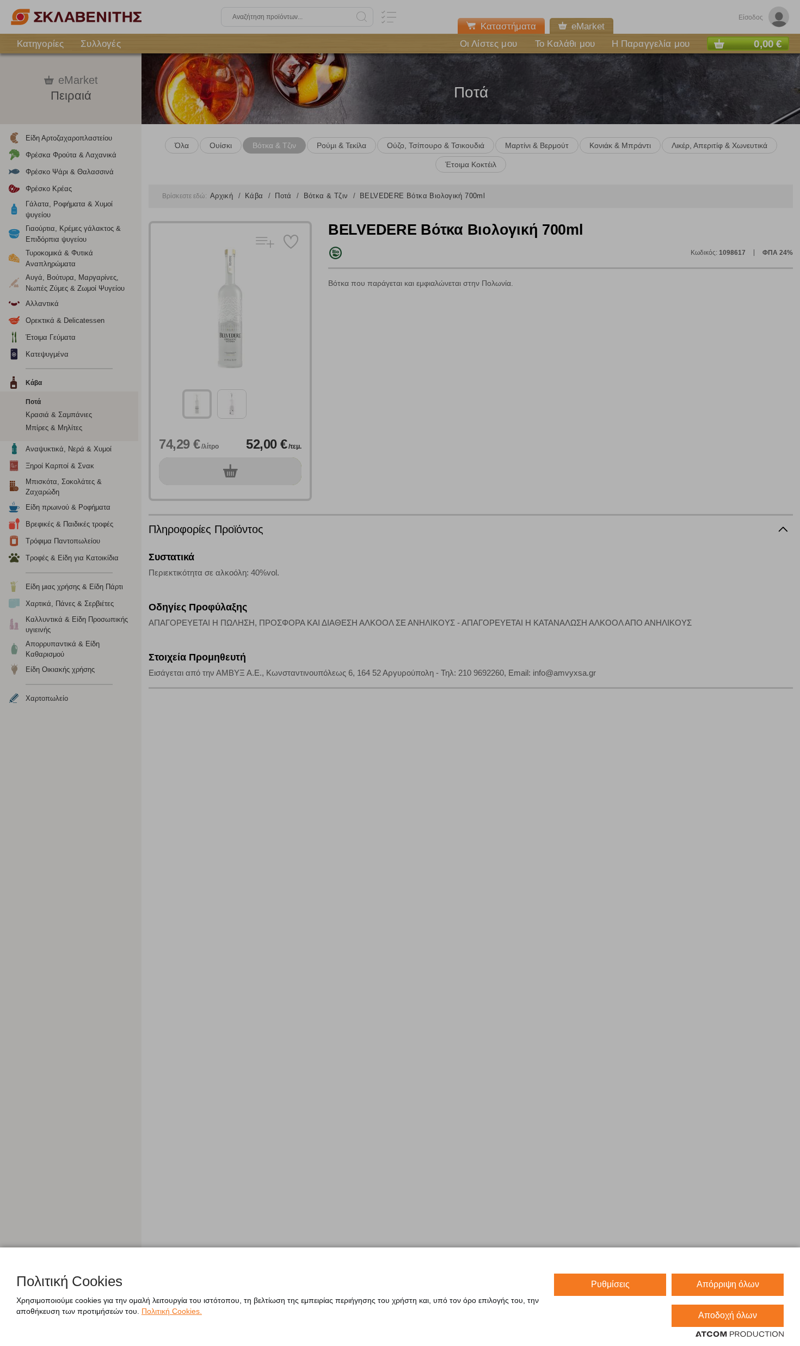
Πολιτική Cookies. (171, 1311)
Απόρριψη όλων (728, 1284)
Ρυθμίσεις (610, 1284)
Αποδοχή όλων (727, 1315)
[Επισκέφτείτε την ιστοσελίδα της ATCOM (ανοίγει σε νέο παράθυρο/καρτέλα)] (740, 1334)
